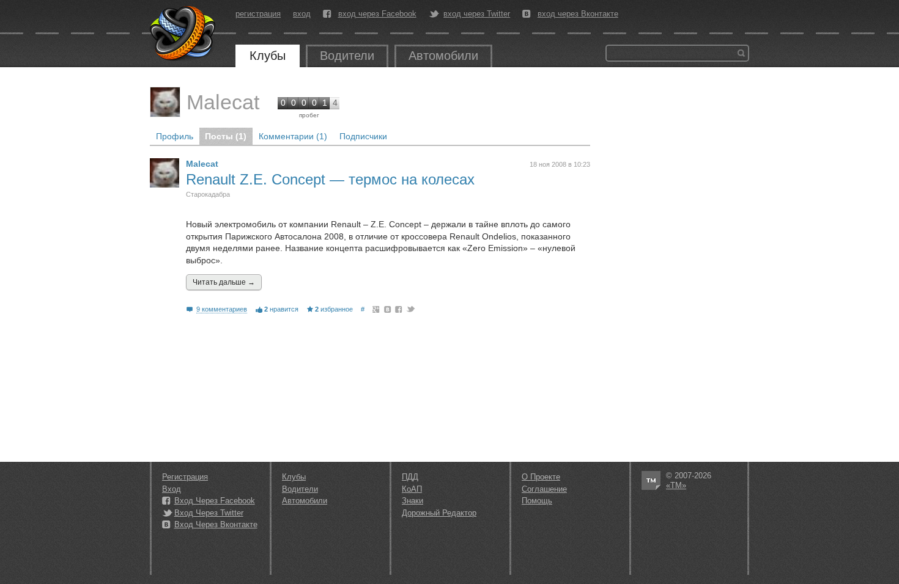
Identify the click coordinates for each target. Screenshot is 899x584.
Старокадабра (208, 194)
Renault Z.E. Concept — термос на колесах (330, 179)
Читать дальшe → (224, 282)
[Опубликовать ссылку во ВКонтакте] (388, 309)
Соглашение (544, 489)
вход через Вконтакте (578, 14)
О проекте (541, 476)
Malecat (223, 102)
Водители (347, 55)
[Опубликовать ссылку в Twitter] (410, 309)
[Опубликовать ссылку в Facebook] (399, 309)
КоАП (412, 489)
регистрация (258, 13)
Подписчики (363, 136)
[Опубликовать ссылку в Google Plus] (376, 309)
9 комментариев (221, 309)
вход (302, 13)
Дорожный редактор (439, 512)
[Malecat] (165, 102)
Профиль (174, 136)
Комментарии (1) (293, 136)
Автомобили (443, 55)
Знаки (412, 500)
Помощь (537, 500)
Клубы (268, 55)
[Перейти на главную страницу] (183, 33)
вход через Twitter (476, 14)
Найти (741, 53)
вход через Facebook (377, 14)
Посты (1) (225, 136)
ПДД (410, 476)
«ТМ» (676, 485)
